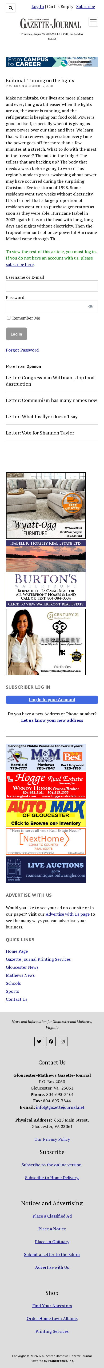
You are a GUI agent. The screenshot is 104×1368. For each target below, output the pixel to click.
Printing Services (52, 1331)
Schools (13, 983)
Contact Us (16, 999)
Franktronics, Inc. (61, 1361)
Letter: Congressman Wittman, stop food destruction (50, 380)
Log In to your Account (52, 699)
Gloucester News (22, 967)
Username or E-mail (25, 277)
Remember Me (25, 318)
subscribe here (20, 264)
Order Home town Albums (52, 1318)
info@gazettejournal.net (60, 1107)
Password (15, 297)
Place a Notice (52, 1229)
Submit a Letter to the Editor (52, 1254)
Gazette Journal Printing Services (38, 959)
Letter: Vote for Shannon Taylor (40, 432)
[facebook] (51, 1041)
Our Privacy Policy (52, 1139)
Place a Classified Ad (52, 1216)
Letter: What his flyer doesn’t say (42, 416)
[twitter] (39, 1041)
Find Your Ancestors (52, 1306)
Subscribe (85, 6)
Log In (37, 6)
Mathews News (20, 975)
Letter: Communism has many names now (51, 400)
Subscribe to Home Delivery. (52, 1177)
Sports (12, 991)
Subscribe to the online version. (52, 1165)
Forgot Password (22, 350)
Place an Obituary (52, 1242)
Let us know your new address (52, 720)
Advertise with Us (52, 1267)
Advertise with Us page (68, 914)
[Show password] (90, 306)
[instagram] (62, 1041)
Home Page (17, 951)
